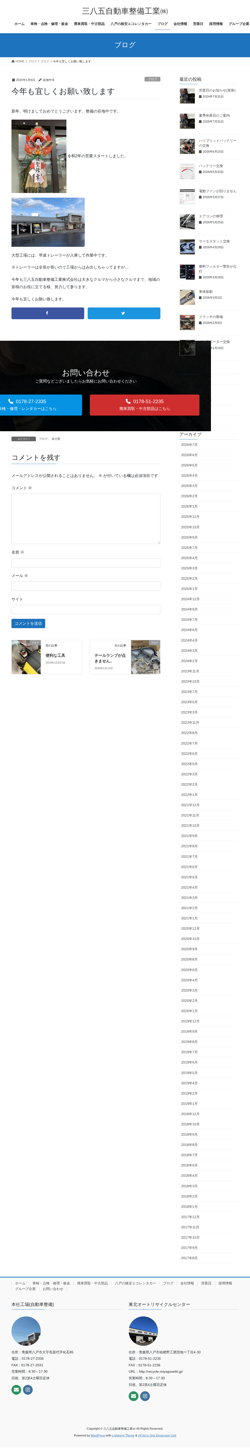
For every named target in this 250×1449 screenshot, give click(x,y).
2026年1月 (189, 506)
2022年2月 (189, 784)
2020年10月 (190, 939)
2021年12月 (190, 805)
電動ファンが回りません (218, 191)
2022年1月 (189, 795)
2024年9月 (189, 609)
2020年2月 (189, 1001)
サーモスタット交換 (214, 241)
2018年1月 (189, 1207)
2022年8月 (189, 733)
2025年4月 (189, 558)
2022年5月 (189, 764)
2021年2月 (189, 908)
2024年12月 (190, 599)
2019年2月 (189, 1093)
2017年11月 (190, 1227)
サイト (17, 599)
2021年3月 (189, 898)
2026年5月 (189, 465)
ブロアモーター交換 (214, 342)
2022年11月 (190, 722)
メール (19, 576)
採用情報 (225, 1283)
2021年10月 (190, 825)
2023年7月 (189, 692)
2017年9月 (189, 1248)
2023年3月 (189, 712)
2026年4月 (189, 475)
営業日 (206, 1283)
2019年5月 (189, 1073)
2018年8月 (189, 1145)
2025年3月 (189, 568)
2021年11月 (190, 815)
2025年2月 (189, 578)
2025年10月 (190, 527)
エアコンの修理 (211, 216)
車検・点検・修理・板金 (51, 1283)
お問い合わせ (53, 1289)
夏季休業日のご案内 (214, 115)
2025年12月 (190, 517)
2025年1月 (189, 589)
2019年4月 (189, 1083)
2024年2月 (189, 661)
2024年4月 (189, 640)
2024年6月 (189, 630)
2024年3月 (189, 651)
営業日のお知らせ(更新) (217, 90)
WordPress (98, 1435)
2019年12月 (190, 1021)
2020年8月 (189, 959)
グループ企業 (25, 1289)
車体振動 (206, 292)
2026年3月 (189, 486)
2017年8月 (189, 1258)
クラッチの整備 (211, 317)
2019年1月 (189, 1104)
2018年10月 (190, 1124)
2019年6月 (189, 1062)
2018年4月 (189, 1175)
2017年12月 (190, 1217)
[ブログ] (26, 651)
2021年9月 (189, 836)
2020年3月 (189, 990)
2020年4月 (189, 980)
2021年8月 (189, 846)
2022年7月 (189, 743)
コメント (21, 488)
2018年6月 (189, 1165)
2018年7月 (189, 1155)
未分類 (56, 439)
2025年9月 (189, 537)
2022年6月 (189, 754)
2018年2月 (189, 1196)
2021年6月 (189, 867)
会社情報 (187, 1283)
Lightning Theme (123, 1435)
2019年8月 (189, 1042)
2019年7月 (189, 1052)
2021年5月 (189, 877)
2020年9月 (189, 949)
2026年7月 (189, 445)
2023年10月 (190, 681)
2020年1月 (189, 1011)
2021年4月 (189, 887)
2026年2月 (189, 496)
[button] (144, 405)
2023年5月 (189, 702)
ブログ (152, 79)
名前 (17, 552)
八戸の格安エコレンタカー (135, 1283)
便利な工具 (55, 655)
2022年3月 (189, 774)
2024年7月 (189, 620)
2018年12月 (190, 1114)
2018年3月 (189, 1186)
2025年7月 (189, 548)
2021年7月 (189, 857)
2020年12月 (190, 928)
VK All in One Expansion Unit (157, 1435)
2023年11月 (190, 671)
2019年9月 (189, 1031)
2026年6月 (189, 455)
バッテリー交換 (211, 166)
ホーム (20, 1283)
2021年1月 (189, 918)
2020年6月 (189, 970)
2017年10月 (190, 1237)
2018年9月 (189, 1134)
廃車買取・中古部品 (92, 1283)
